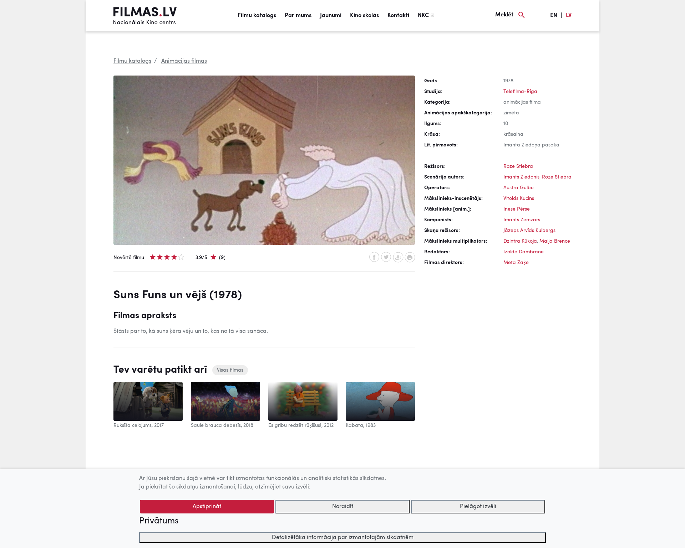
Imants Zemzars (521, 219)
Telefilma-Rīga (520, 91)
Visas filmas (230, 370)
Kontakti (398, 16)
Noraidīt (342, 507)
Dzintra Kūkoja (520, 241)
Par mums (298, 16)
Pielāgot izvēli (478, 507)
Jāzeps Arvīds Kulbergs (529, 230)
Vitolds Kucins (518, 198)
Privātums (158, 521)
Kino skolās (364, 16)
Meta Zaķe (516, 262)
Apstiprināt (207, 507)
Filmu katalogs (257, 16)
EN (553, 16)
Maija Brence (554, 241)
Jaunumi (330, 16)
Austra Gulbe (518, 187)
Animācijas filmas (184, 61)
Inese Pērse (516, 209)
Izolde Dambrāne (523, 251)
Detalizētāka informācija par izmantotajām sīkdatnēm (342, 538)
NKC (423, 16)
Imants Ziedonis (521, 177)
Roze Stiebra (518, 166)
